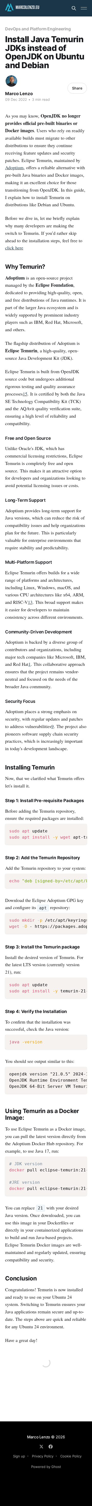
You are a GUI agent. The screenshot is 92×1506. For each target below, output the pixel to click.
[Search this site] (74, 8)
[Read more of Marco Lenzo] (11, 81)
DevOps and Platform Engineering (38, 28)
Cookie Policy (71, 1456)
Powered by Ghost (46, 1467)
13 (30, 602)
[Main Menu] (84, 8)
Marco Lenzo (19, 93)
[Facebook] (51, 1447)
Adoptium (14, 167)
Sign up (19, 1456)
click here (14, 248)
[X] (41, 1447)
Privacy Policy (42, 1456)
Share (77, 88)
